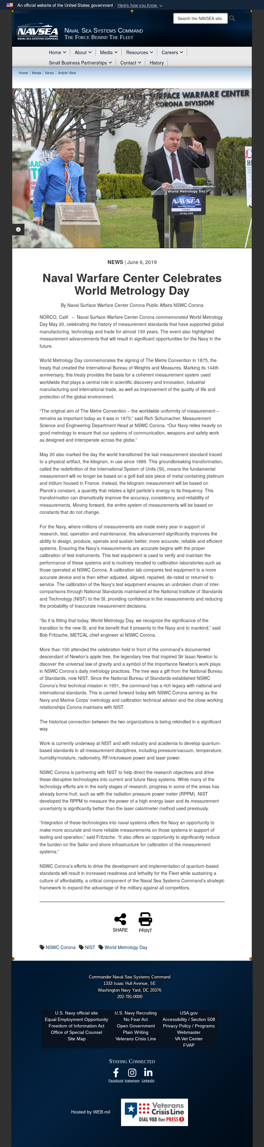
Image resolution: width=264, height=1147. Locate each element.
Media (106, 52)
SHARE (120, 929)
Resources (137, 52)
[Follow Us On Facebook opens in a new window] (116, 1074)
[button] (141, 5)
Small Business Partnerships (78, 62)
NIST (90, 947)
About (81, 52)
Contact (128, 62)
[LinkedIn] (148, 1074)
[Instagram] (132, 1074)
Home (55, 52)
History (157, 62)
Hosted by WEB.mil (90, 1111)
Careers (170, 52)
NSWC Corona (61, 947)
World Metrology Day (126, 947)
